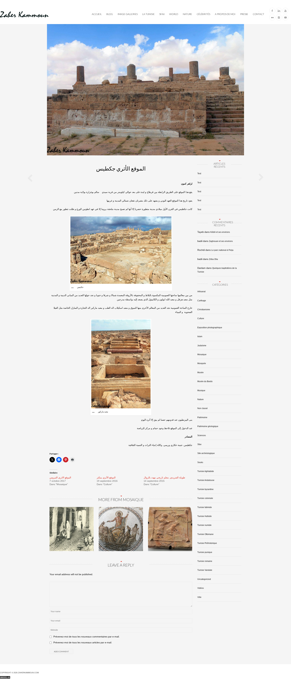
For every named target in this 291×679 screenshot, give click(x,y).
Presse (244, 14)
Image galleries (128, 14)
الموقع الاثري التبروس (60, 477)
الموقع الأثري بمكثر (106, 477)
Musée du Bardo (205, 381)
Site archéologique (206, 453)
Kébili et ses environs (220, 232)
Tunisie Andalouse (205, 480)
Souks (200, 462)
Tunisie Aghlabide (205, 471)
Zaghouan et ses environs (221, 241)
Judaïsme (201, 345)
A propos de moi (225, 14)
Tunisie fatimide (204, 507)
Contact (258, 14)
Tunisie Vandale (204, 570)
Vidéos (200, 588)
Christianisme (203, 309)
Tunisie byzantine (205, 489)
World (173, 14)
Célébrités (203, 14)
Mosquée (201, 363)
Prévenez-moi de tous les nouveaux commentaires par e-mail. (86, 636)
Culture (200, 318)
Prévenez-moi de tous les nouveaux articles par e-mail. (82, 642)
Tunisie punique (204, 552)
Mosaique (201, 354)
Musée (200, 372)
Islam (199, 336)
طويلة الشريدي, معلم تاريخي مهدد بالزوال (164, 477)
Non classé (202, 408)
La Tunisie (148, 14)
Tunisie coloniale (205, 498)
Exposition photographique (209, 327)
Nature (187, 14)
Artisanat (201, 291)
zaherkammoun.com (28, 673)
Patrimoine (202, 417)
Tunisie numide (204, 525)
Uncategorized (204, 579)
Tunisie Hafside (204, 516)
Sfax (162, 14)
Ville (199, 597)
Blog (109, 14)
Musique (201, 390)
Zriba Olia (213, 259)
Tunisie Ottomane (205, 534)
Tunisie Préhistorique (207, 543)
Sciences (201, 435)
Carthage (201, 300)
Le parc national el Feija (222, 250)
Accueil (97, 14)
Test (199, 173)
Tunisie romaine (204, 561)
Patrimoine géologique (207, 426)
